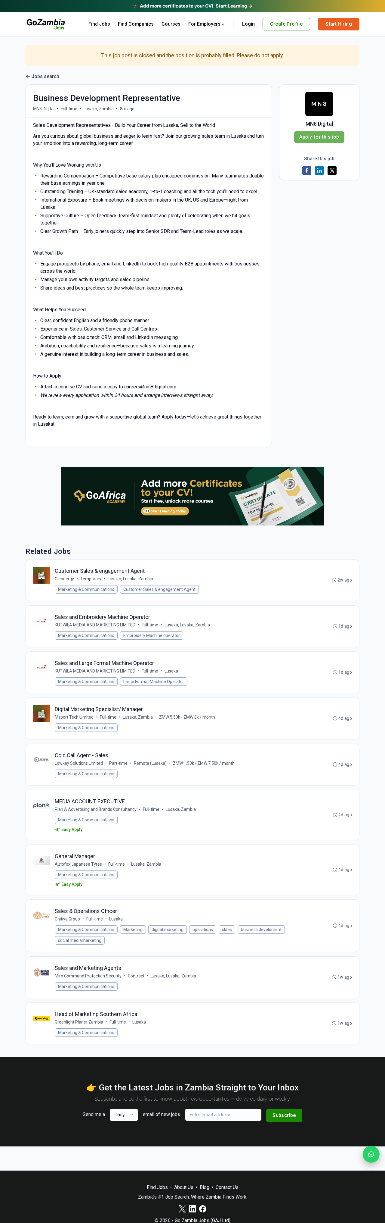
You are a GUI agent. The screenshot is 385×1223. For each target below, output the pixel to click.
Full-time (69, 108)
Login (248, 24)
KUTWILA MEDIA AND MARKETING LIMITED (95, 624)
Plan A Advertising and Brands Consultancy (96, 809)
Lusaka (171, 671)
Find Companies (136, 24)
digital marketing (167, 929)
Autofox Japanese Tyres (78, 864)
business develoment (261, 929)
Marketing (133, 929)
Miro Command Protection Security (88, 976)
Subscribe (284, 1115)
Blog (204, 1187)
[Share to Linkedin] (319, 170)
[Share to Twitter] (332, 170)
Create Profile (286, 24)
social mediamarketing (79, 940)
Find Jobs (99, 24)
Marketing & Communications (86, 589)
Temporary (90, 578)
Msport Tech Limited (74, 717)
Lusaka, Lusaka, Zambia (130, 578)
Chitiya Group (67, 919)
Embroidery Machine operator (151, 635)
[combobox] (124, 1115)
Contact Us (227, 1187)
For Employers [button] (204, 24)
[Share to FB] (306, 170)
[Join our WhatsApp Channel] (371, 1154)
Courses (171, 24)
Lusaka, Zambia (99, 108)
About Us (183, 1187)
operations (202, 929)
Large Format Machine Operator (153, 681)
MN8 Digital (43, 108)
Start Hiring (338, 24)
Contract (136, 976)
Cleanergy (64, 578)
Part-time (118, 763)
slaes (227, 929)
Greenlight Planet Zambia (79, 1022)
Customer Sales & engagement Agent (159, 589)
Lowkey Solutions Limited (79, 763)
